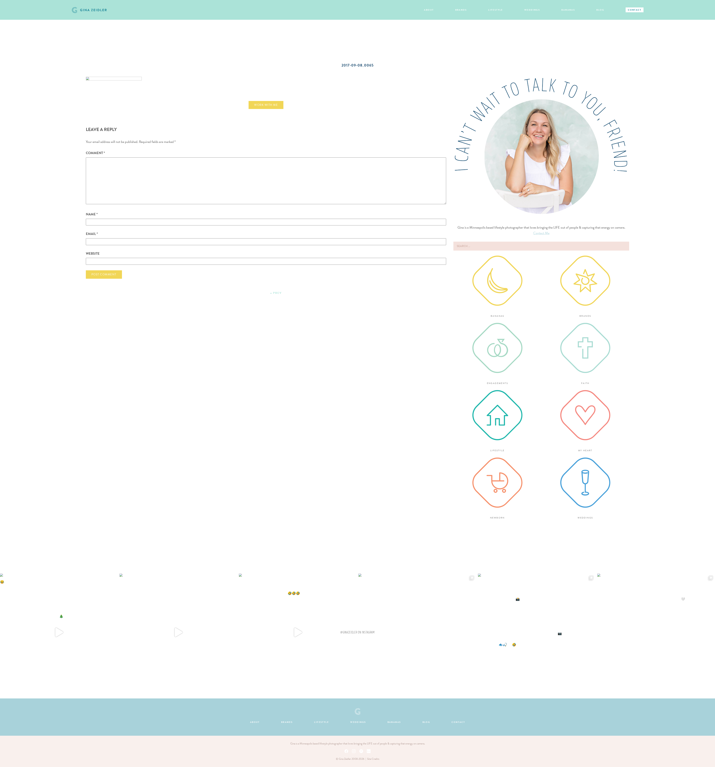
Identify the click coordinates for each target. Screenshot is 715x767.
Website (93, 253)
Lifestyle (495, 10)
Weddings (532, 10)
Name (92, 214)
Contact (634, 10)
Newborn (497, 517)
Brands (461, 10)
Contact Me (541, 232)
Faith (585, 383)
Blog (600, 10)
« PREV (276, 293)
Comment (95, 152)
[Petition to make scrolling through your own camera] (537, 632)
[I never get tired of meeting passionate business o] (656, 632)
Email (92, 233)
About (429, 10)
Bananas (568, 10)
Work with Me (266, 105)
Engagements (497, 383)
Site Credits (373, 759)
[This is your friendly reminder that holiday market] (59, 632)
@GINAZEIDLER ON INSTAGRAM (357, 632)
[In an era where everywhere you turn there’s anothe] (417, 632)
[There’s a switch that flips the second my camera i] (298, 632)
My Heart (585, 450)
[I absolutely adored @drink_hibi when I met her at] (178, 632)
